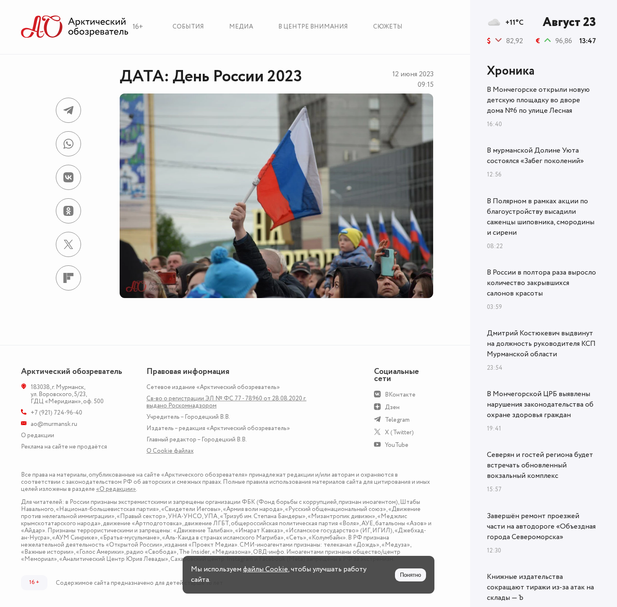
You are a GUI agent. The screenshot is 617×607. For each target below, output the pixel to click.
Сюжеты (388, 26)
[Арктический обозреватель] (74, 27)
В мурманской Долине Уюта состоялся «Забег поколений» (535, 155)
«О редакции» (116, 489)
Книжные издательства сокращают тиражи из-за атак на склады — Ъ (540, 587)
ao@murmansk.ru (54, 424)
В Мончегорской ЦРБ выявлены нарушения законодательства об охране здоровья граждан (540, 404)
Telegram (397, 419)
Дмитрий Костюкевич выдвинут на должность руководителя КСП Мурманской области (541, 343)
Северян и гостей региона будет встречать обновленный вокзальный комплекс (540, 465)
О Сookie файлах (169, 450)
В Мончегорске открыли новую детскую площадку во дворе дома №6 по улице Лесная (538, 100)
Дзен (392, 407)
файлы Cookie (265, 569)
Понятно (410, 575)
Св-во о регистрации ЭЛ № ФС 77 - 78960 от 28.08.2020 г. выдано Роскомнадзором (226, 402)
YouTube (396, 445)
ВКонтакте (400, 394)
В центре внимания (313, 26)
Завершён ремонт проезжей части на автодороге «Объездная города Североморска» (541, 526)
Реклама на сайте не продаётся (64, 446)
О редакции (37, 435)
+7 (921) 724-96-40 (56, 412)
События (188, 26)
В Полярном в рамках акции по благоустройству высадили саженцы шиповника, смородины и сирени (540, 217)
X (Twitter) (399, 432)
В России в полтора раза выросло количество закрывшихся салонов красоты (541, 282)
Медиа (241, 26)
